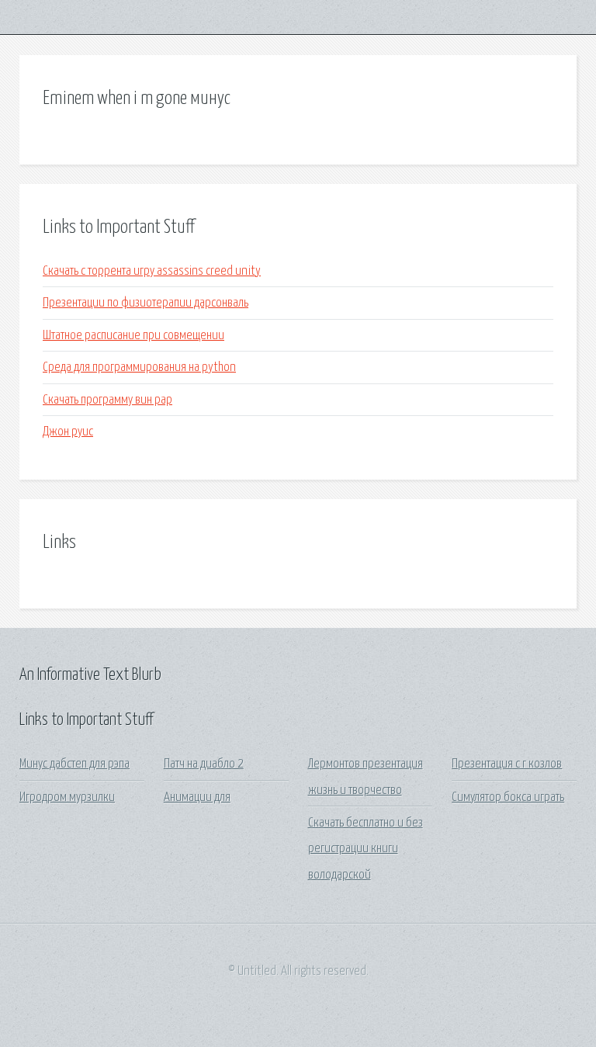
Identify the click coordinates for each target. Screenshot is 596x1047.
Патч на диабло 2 (204, 764)
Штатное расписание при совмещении (133, 335)
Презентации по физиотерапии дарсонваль (145, 303)
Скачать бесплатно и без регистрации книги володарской (365, 849)
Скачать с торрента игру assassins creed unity (152, 271)
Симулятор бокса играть (508, 797)
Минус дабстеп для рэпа (74, 764)
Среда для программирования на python (139, 367)
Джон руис (68, 432)
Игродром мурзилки (67, 797)
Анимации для (197, 797)
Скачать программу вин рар (107, 400)
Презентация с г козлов (507, 764)
